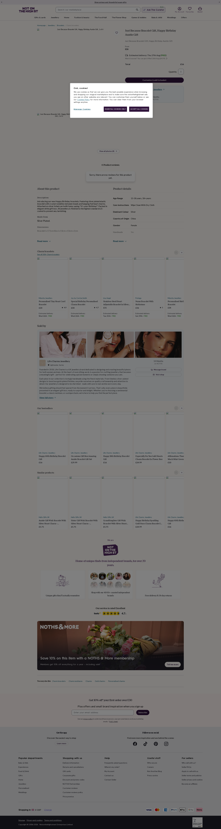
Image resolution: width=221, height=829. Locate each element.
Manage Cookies (82, 109)
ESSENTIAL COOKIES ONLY (115, 109)
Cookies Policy (83, 100)
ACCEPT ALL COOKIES (139, 109)
